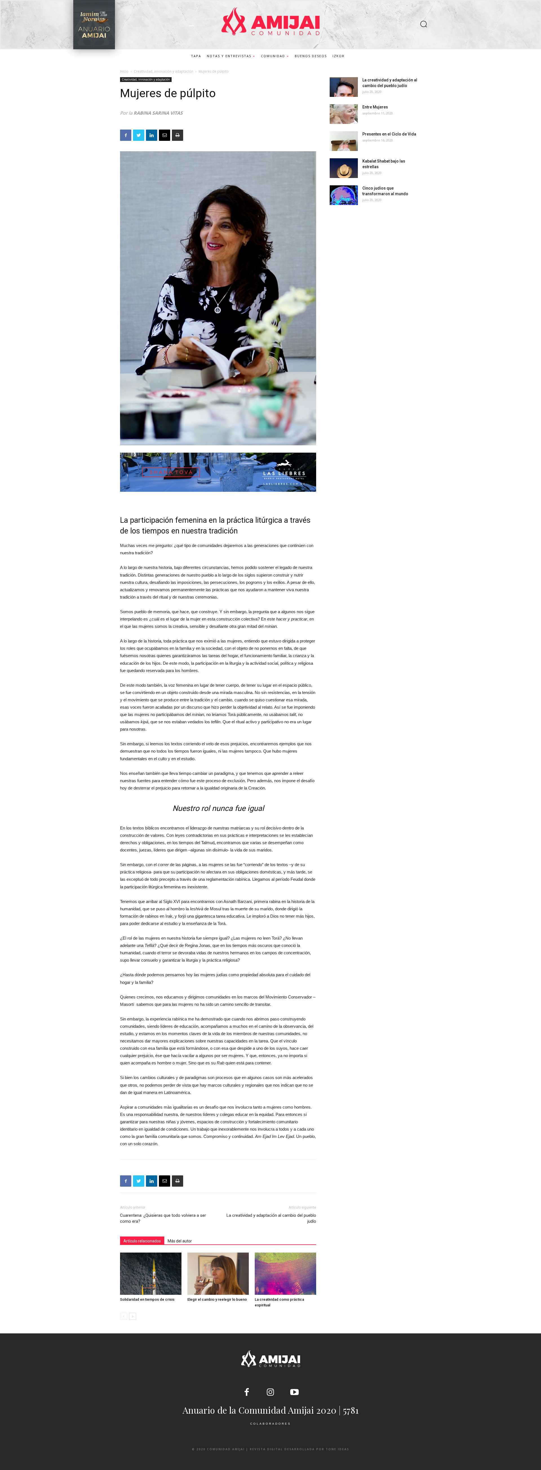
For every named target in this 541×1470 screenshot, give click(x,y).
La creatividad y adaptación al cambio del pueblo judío (271, 1218)
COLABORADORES (270, 1423)
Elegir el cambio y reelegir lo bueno (217, 1299)
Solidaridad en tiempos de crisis (147, 1299)
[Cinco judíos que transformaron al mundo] (344, 195)
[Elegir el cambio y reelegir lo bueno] (218, 1274)
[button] (423, 25)
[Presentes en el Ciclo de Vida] (344, 141)
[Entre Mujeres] (344, 114)
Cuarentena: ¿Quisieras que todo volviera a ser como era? (163, 1218)
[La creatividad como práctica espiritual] (285, 1274)
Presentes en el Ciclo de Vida (389, 134)
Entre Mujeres (375, 107)
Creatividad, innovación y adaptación (163, 71)
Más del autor (180, 1241)
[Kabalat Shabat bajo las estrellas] (344, 168)
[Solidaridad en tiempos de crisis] (150, 1274)
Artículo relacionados (142, 1241)
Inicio (124, 71)
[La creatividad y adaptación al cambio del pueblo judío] (344, 87)
